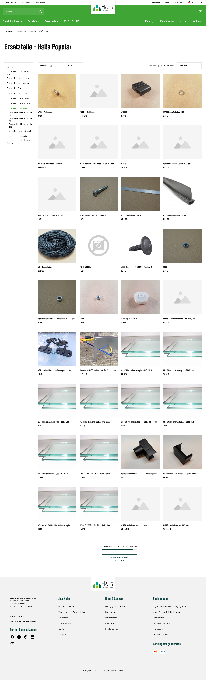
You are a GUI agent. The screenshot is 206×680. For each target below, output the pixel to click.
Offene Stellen (64, 623)
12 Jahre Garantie (161, 634)
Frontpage (9, 31)
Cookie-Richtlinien (161, 623)
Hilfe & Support (166, 21)
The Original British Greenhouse (33, 2)
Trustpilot (62, 634)
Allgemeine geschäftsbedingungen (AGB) (171, 606)
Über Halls (178, 2)
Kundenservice (111, 629)
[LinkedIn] (32, 637)
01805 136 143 (17, 616)
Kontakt (167, 2)
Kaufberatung (111, 612)
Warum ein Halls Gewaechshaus (72, 612)
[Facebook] (12, 637)
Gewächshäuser (11, 21)
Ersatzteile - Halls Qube (17, 93)
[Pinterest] (26, 637)
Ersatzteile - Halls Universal (19, 131)
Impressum (158, 629)
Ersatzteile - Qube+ (15, 88)
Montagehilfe (111, 618)
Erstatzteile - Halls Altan (17, 136)
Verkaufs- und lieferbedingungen (167, 612)
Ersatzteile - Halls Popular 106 (20, 125)
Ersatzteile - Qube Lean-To (19, 98)
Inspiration (197, 21)
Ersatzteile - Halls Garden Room (18, 72)
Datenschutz (158, 618)
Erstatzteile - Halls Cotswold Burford (19, 141)
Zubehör (32, 21)
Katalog (149, 21)
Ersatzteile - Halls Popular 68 (20, 119)
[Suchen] (40, 11)
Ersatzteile (50, 21)
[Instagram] (19, 637)
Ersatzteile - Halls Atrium (18, 78)
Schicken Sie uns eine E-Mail (23, 621)
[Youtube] (12, 643)
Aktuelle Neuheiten (66, 606)
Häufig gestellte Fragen (115, 606)
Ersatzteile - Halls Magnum (19, 83)
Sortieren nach (167, 66)
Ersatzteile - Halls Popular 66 (20, 114)
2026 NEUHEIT (71, 21)
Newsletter (155, 2)
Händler (183, 21)
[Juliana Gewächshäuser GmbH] (103, 7)
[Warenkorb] (200, 11)
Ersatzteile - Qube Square (18, 103)
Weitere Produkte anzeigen (119, 558)
